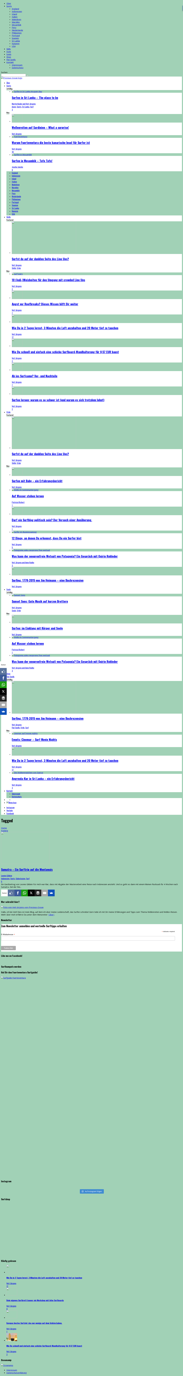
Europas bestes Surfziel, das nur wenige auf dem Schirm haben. (34, 1323)
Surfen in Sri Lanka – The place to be (35, 97)
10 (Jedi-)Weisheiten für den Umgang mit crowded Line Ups (48, 280)
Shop (8, 57)
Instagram (10, 807)
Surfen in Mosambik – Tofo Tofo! (32, 160)
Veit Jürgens (17, 133)
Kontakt (10, 62)
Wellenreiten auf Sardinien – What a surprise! (40, 127)
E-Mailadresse (8, 934)
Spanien (15, 38)
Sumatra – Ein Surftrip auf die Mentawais (27, 869)
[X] (31, 893)
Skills (8, 49)
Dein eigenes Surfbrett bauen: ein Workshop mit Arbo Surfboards (35, 1300)
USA (14, 46)
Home (4, 828)
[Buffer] (38, 893)
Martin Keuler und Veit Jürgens (24, 103)
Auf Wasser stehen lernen (28, 496)
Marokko (16, 22)
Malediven (16, 19)
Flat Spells (11, 59)
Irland (14, 14)
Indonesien (17, 11)
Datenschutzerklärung (16, 1372)
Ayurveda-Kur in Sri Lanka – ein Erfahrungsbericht (43, 778)
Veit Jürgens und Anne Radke (23, 562)
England (15, 8)
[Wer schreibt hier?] (22, 907)
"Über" (51, 914)
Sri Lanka (16, 40)
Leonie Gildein (6, 875)
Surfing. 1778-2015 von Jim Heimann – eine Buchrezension (47, 580)
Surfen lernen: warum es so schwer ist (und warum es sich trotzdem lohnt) (58, 400)
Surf (32, 106)
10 (13, 151)
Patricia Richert (18, 502)
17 (13, 337)
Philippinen (17, 32)
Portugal (16, 35)
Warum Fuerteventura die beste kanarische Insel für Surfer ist (51, 142)
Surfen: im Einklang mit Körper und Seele (37, 628)
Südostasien (20, 878)
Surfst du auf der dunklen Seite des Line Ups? (40, 259)
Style (8, 51)
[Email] (44, 893)
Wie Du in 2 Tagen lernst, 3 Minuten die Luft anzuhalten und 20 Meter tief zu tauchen (65, 328)
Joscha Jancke (17, 166)
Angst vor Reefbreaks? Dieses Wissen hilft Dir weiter (45, 304)
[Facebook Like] (11, 893)
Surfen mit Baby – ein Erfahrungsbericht (37, 481)
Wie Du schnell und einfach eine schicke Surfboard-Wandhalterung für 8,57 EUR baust (65, 352)
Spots (9, 6)
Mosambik (16, 24)
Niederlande (17, 30)
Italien (14, 16)
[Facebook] (17, 893)
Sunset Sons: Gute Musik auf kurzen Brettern (40, 601)
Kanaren (15, 43)
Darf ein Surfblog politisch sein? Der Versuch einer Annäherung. (52, 520)
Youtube (9, 810)
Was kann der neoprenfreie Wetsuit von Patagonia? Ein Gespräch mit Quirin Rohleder (65, 556)
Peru (14, 27)
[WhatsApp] (24, 893)
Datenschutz (17, 67)
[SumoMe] (51, 893)
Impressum (17, 65)
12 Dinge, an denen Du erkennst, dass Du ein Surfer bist (46, 538)
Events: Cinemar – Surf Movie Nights (34, 739)
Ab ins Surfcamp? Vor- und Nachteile (34, 376)
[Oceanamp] (7, 1365)
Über (8, 3)
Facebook (10, 813)
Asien (14, 106)
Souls (8, 54)
